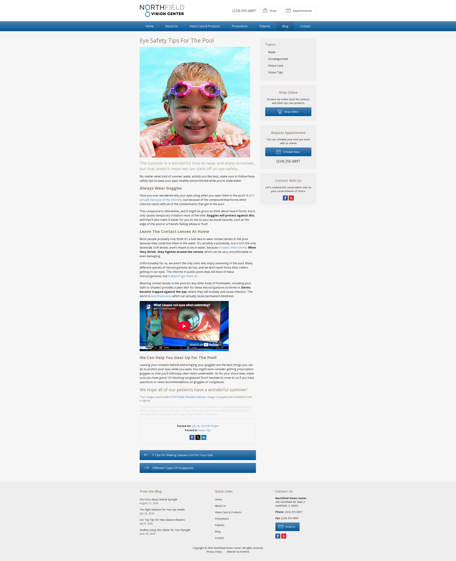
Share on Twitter (197, 437)
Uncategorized (278, 59)
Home (150, 26)
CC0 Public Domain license (188, 397)
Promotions (240, 26)
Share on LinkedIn (203, 437)
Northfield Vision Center (227, 548)
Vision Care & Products (205, 26)
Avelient (244, 551)
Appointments (302, 11)
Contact (305, 26)
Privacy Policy (214, 551)
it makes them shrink (233, 247)
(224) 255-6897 (244, 10)
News (272, 52)
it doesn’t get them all (182, 276)
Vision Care (275, 66)
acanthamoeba (161, 296)
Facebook (285, 197)
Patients (264, 26)
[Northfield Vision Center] (162, 10)
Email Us (290, 526)
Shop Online (291, 111)
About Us (171, 26)
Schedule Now (290, 152)
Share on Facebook (192, 437)
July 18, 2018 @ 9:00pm (205, 426)
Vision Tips (204, 430)
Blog (285, 26)
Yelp (291, 197)
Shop (272, 11)
